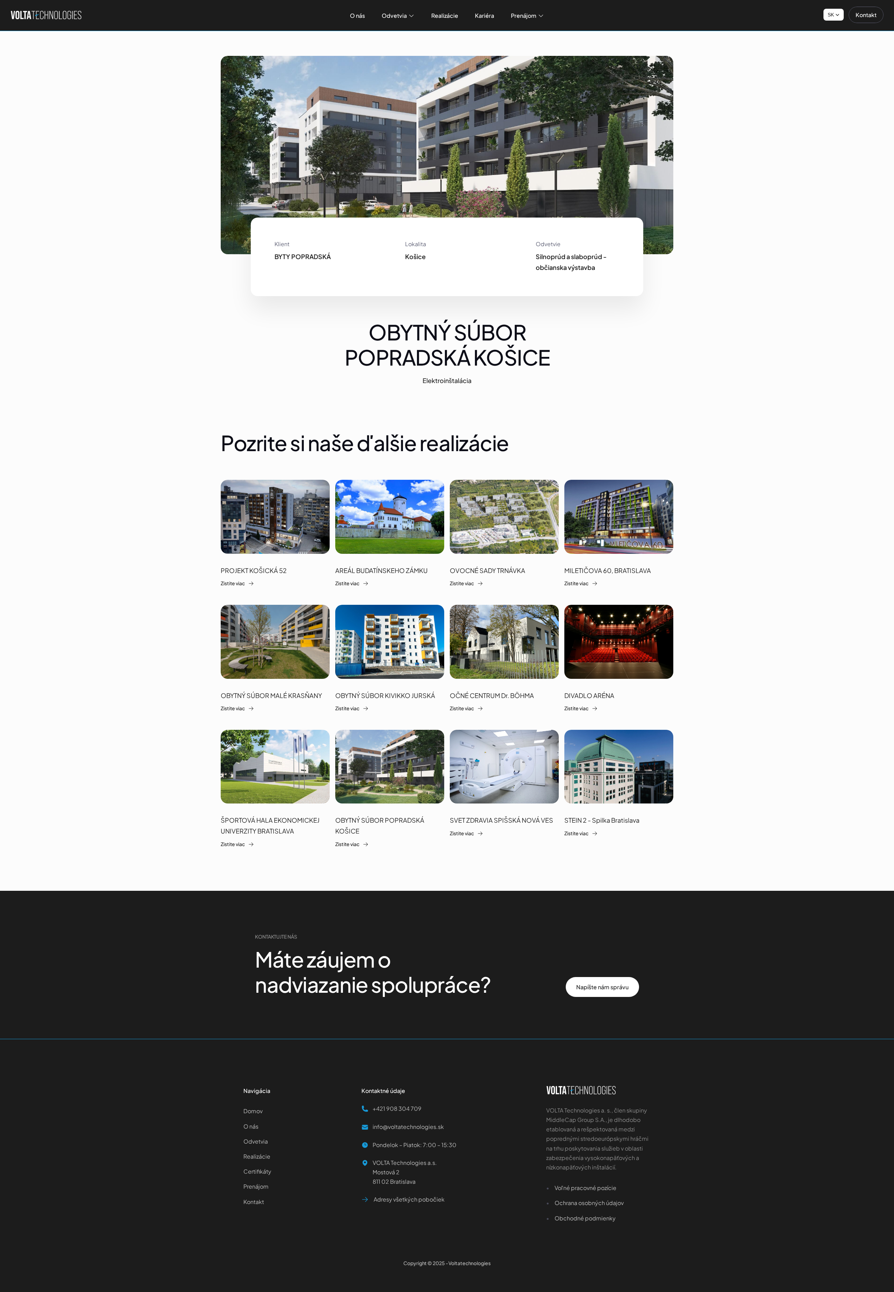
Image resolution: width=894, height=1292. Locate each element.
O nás (250, 1126)
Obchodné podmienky (585, 1218)
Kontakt (253, 1201)
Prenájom (256, 1186)
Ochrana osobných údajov (589, 1202)
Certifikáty (257, 1171)
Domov (253, 1111)
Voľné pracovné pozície (585, 1187)
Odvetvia (255, 1141)
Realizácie (256, 1156)
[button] (834, 15)
